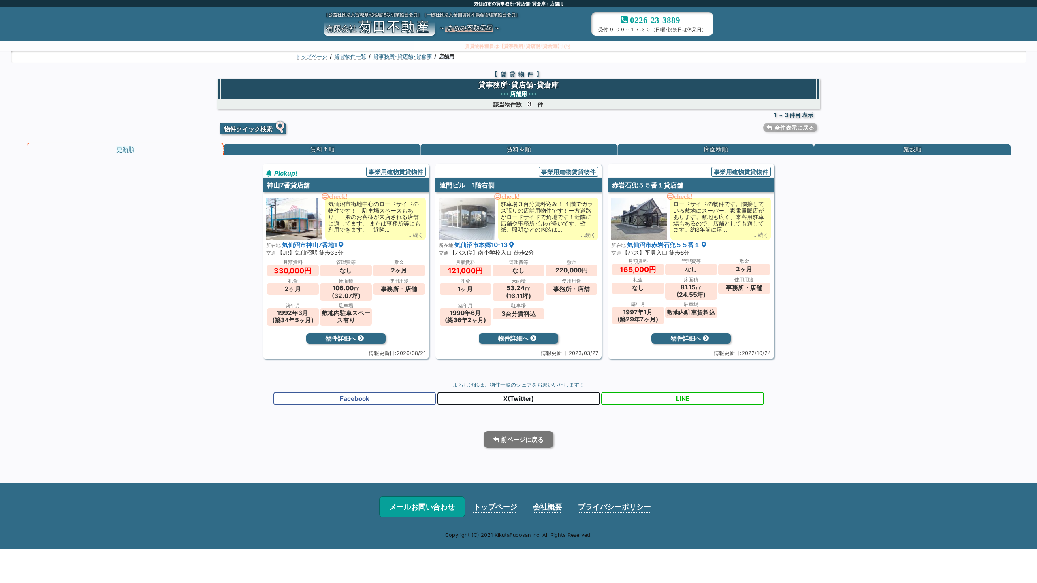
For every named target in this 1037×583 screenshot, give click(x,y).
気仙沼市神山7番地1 (310, 245)
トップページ (495, 506)
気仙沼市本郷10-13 (481, 245)
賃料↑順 (322, 149)
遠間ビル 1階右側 (467, 185)
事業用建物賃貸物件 (396, 172)
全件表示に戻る (794, 127)
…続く (415, 235)
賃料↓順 (519, 149)
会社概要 (547, 506)
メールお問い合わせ (422, 506)
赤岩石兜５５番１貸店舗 (647, 185)
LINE (682, 398)
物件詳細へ (342, 339)
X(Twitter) (518, 398)
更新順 (125, 149)
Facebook (354, 398)
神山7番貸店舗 (288, 185)
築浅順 (912, 149)
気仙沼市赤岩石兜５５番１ (664, 245)
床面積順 (716, 149)
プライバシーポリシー (614, 506)
